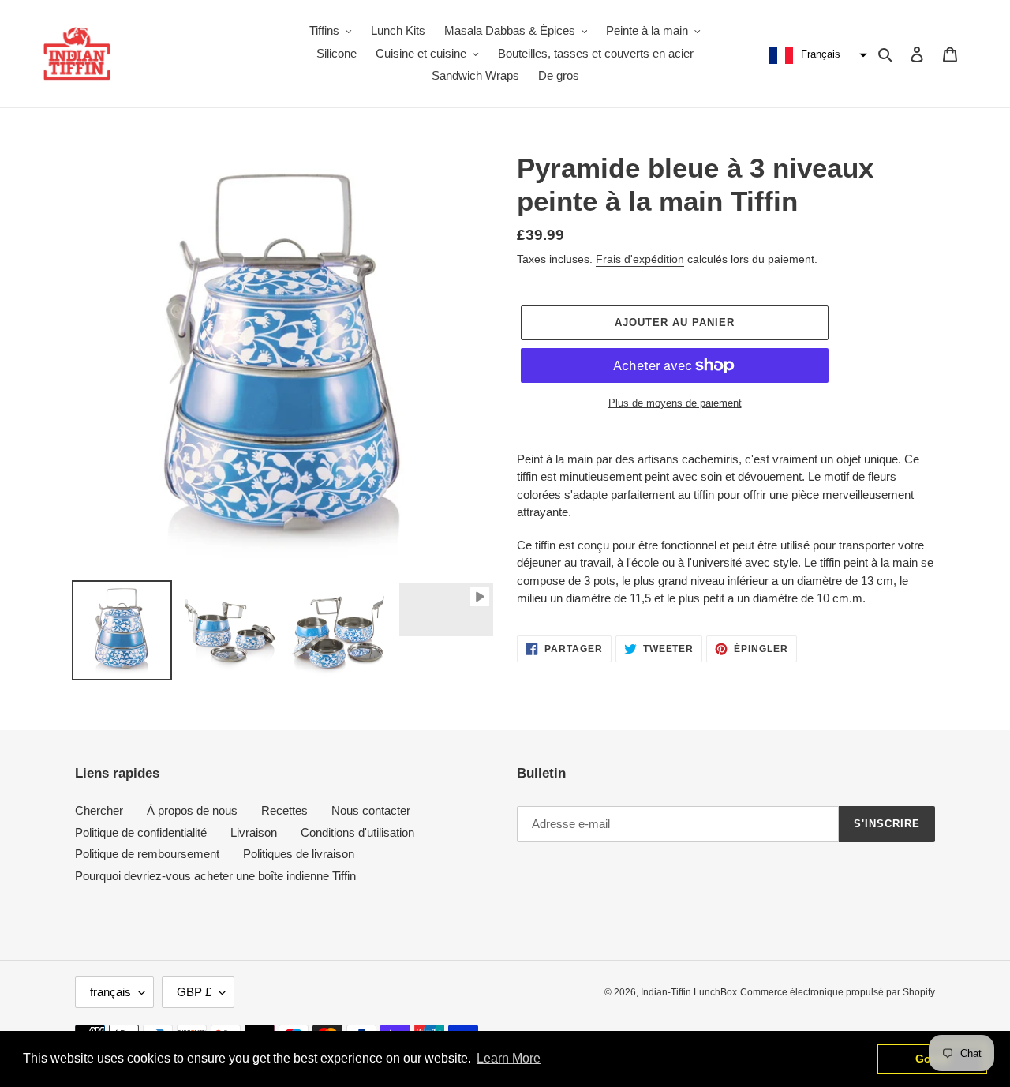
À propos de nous (192, 810)
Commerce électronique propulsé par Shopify (837, 992)
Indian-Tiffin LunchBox (689, 992)
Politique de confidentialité (141, 832)
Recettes (284, 810)
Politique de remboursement (147, 853)
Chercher (99, 810)
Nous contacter (370, 810)
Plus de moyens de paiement (675, 403)
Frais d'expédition (640, 259)
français (110, 992)
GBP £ (194, 992)
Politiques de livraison (298, 853)
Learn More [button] (509, 1058)
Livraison (253, 832)
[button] (816, 55)
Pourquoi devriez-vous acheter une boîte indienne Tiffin (215, 876)
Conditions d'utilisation (357, 832)
